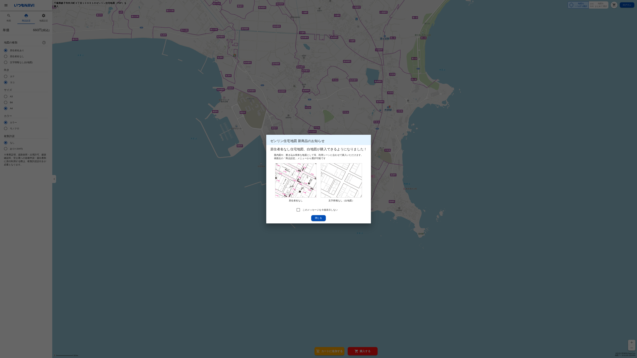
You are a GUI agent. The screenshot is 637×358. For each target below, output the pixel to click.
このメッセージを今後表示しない (320, 209)
